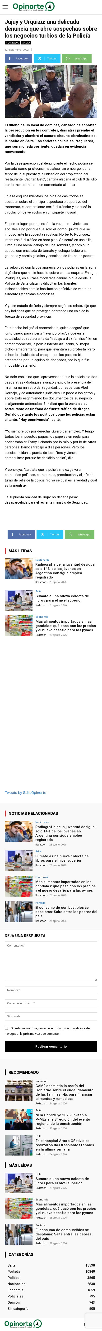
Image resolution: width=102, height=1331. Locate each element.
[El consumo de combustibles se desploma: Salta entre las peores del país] (18, 911)
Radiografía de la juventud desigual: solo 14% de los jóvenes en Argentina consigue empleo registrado (66, 570)
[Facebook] (85, 1324)
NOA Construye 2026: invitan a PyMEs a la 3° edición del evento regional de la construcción (63, 1119)
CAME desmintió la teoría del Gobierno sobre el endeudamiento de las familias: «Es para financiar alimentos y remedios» (64, 1092)
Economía (42, 616)
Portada (12, 42)
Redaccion (40, 582)
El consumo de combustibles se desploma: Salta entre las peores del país (66, 911)
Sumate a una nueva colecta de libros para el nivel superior (62, 598)
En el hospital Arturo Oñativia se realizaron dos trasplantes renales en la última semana (65, 1145)
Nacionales (42, 559)
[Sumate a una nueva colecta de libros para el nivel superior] (18, 600)
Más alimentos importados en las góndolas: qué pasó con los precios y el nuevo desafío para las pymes (66, 625)
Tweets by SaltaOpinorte (25, 792)
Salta (26, 42)
